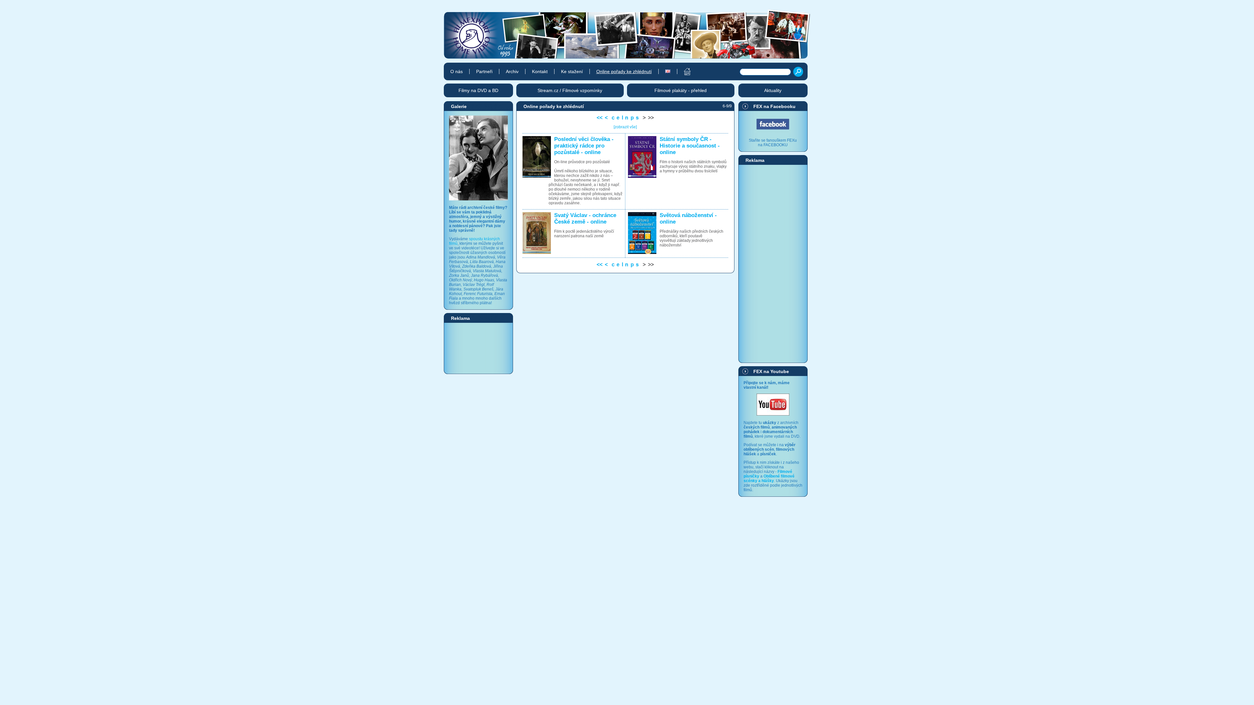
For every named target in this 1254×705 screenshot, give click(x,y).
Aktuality (772, 90)
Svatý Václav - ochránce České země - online (585, 218)
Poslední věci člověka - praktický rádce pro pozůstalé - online (584, 145)
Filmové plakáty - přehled (680, 90)
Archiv (512, 71)
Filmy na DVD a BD (478, 90)
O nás (456, 71)
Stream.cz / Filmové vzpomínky (570, 90)
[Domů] (683, 71)
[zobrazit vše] (625, 127)
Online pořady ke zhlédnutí (624, 71)
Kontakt (540, 71)
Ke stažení (572, 71)
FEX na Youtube (771, 371)
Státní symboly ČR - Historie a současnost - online (690, 145)
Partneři (484, 71)
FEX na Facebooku (774, 106)
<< (600, 117)
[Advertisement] (478, 347)
